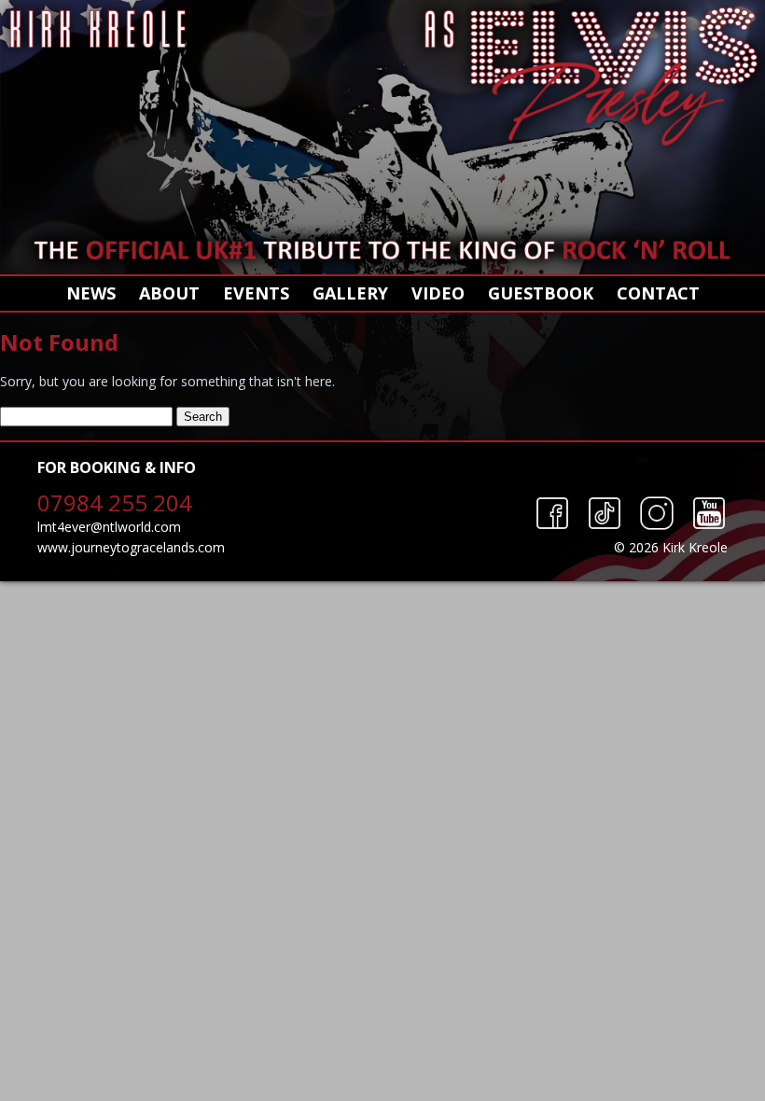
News (91, 293)
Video (438, 293)
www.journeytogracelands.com (131, 547)
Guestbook (540, 293)
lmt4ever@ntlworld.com (109, 527)
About (169, 293)
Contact (658, 293)
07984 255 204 (114, 502)
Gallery (350, 293)
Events (256, 293)
